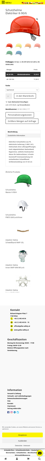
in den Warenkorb (25, 95)
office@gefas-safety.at (22, 326)
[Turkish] (42, 3)
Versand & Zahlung (14, 393)
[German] (23, 3)
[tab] (23, 132)
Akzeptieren (22, 435)
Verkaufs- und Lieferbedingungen (19, 396)
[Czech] (31, 3)
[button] (17, 102)
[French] (28, 3)
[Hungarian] (34, 3)
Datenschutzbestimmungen (17, 398)
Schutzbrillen (9, 450)
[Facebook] (8, 413)
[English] (25, 3)
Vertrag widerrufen (14, 408)
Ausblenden (22, 441)
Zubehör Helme (12, 240)
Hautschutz (35, 450)
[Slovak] (39, 3)
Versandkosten (25, 105)
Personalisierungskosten (20, 114)
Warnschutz (10, 453)
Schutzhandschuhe (23, 450)
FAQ (8, 401)
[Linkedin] (15, 413)
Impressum (26, 445)
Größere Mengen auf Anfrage (22, 121)
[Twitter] (18, 413)
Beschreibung (12, 132)
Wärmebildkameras (22, 455)
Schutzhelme (11, 190)
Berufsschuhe (33, 453)
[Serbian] (36, 3)
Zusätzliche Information (16, 135)
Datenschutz (18, 445)
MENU (8, 2)
